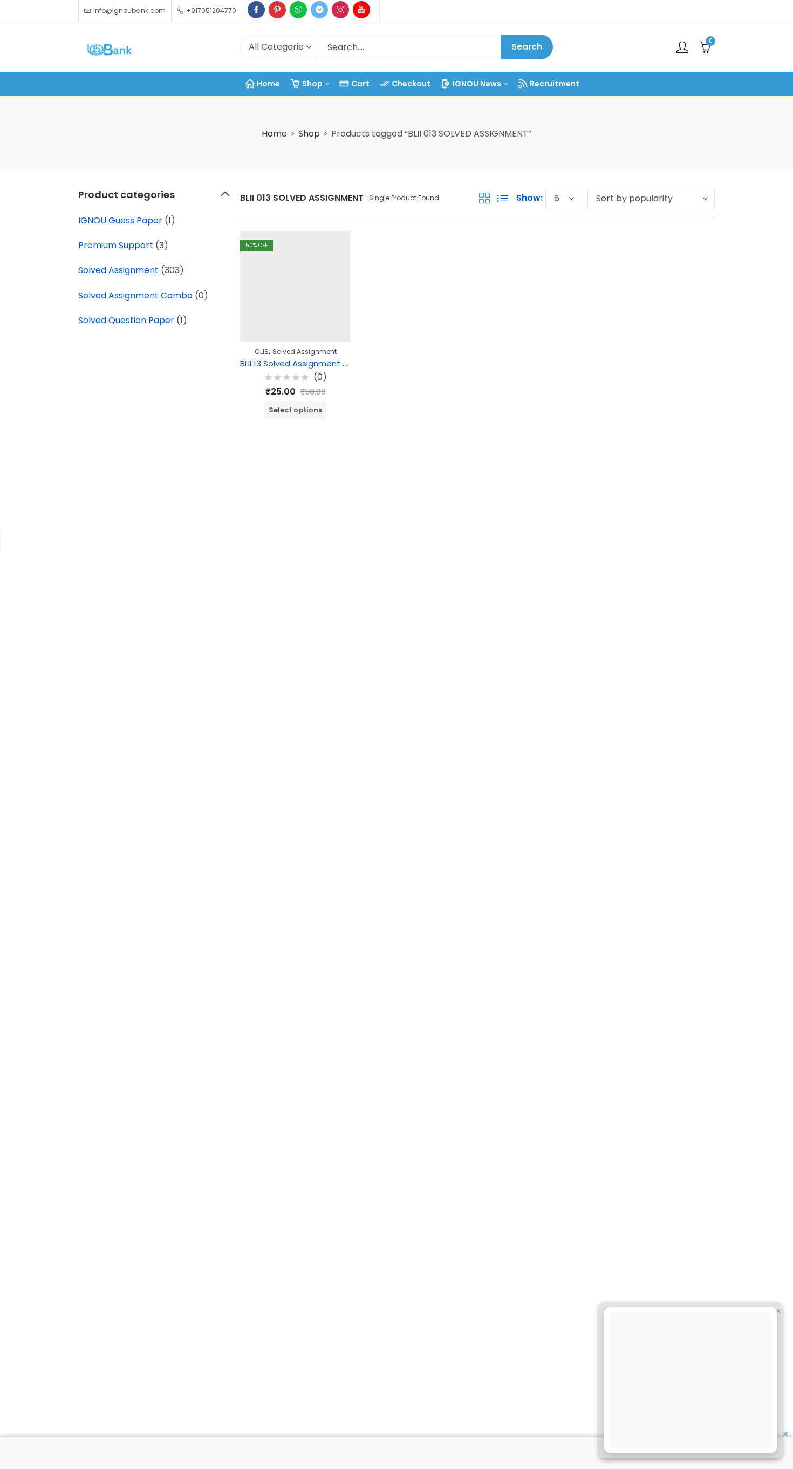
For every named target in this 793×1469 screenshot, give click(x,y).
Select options (295, 410)
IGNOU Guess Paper (120, 220)
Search (526, 46)
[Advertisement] (694, 1381)
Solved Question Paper (126, 320)
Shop (309, 133)
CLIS (262, 351)
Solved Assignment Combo (135, 295)
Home (274, 133)
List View (502, 198)
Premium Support (115, 245)
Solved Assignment (304, 351)
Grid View (484, 198)
